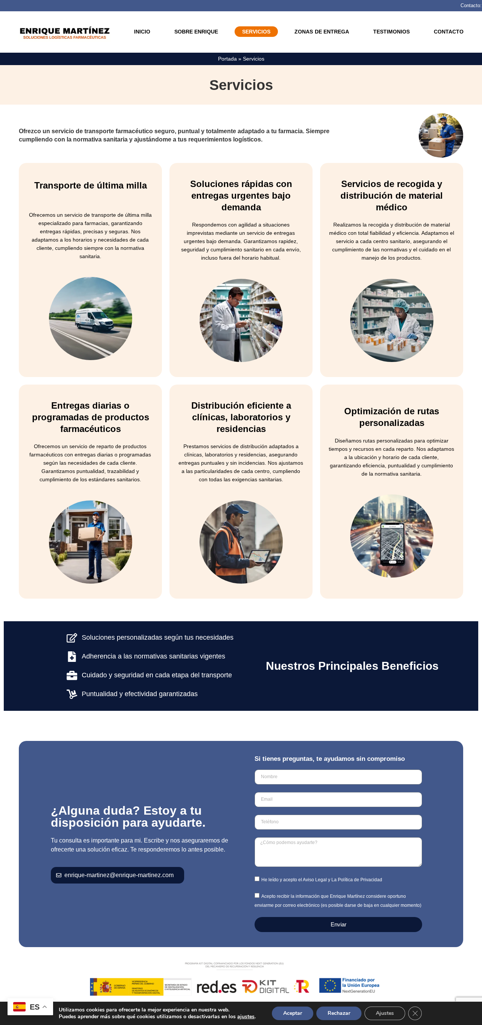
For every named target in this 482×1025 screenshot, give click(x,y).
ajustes (246, 1016)
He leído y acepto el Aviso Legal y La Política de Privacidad (321, 879)
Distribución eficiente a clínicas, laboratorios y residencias (241, 417)
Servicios (256, 32)
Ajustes (385, 1013)
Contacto (449, 32)
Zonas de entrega (321, 32)
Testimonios (391, 32)
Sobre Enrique (196, 32)
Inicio (142, 32)
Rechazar (339, 1013)
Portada (227, 59)
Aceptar (292, 1013)
